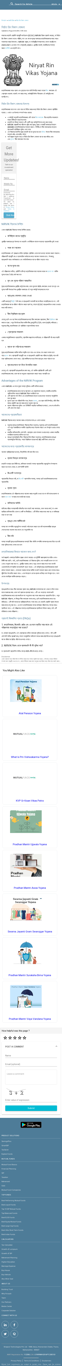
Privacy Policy (10, 207)
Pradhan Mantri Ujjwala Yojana (30, 844)
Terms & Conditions (31, 1361)
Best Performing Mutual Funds (13, 1200)
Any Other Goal (7, 1279)
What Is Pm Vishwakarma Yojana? (30, 757)
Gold (3, 1186)
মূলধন (12, 139)
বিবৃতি (13, 301)
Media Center (7, 1306)
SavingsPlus (6, 1141)
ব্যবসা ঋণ (50, 271)
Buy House (6, 1270)
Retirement (6, 1181)
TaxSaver (5, 1150)
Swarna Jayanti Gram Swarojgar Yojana (30, 931)
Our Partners (6, 1302)
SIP (3, 1173)
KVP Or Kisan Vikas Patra (30, 800)
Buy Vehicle (6, 1275)
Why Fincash (6, 1294)
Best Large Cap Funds (10, 1226)
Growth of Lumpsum (10, 1249)
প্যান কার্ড (8, 497)
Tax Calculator (7, 1245)
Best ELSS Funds (8, 1217)
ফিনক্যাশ (4, 20)
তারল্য (35, 401)
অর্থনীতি (7, 48)
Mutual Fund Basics (9, 1164)
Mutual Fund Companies (11, 1190)
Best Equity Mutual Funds (11, 1222)
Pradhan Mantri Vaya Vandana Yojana (30, 1019)
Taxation (5, 1177)
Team (4, 1298)
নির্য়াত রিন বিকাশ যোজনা (22, 20)
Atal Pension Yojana (30, 713)
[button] (31, 1047)
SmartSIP (5, 1145)
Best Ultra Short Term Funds (12, 1230)
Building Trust (7, 1289)
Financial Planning (9, 1169)
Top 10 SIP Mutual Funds (11, 1209)
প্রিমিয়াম (52, 319)
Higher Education (8, 1262)
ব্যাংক (6, 355)
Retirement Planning (9, 1258)
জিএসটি (21, 479)
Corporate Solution (9, 1310)
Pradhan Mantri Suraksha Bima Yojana (30, 975)
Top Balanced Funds (9, 1213)
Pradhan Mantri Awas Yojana (30, 887)
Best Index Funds (8, 1234)
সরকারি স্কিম (11, 20)
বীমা (47, 90)
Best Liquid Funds (9, 1205)
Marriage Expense (8, 1266)
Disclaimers (46, 1361)
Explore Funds (7, 1154)
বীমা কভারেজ (39, 117)
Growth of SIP (7, 1253)
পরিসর (43, 132)
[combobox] (28, 5)
